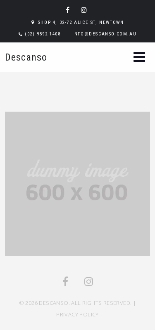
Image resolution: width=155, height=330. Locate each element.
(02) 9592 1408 (42, 34)
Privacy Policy (77, 314)
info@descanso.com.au (104, 34)
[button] (139, 58)
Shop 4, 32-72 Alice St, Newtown (81, 22)
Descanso (26, 57)
